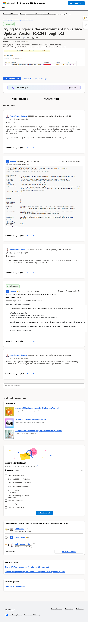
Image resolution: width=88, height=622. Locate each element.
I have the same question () (35, 79)
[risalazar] (7, 161)
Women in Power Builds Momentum (30, 419)
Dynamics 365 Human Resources (19, 483)
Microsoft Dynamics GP (16, 504)
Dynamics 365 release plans (15, 586)
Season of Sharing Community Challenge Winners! (37, 408)
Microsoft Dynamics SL (16, 507)
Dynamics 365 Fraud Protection (19, 479)
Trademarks (79, 609)
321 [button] (34, 544)
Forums (22, 14)
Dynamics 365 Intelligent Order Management (19, 487)
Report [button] (36, 38)
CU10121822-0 (20, 537)
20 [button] (27, 41)
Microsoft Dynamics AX (16, 500)
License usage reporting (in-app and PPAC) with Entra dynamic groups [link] (35, 571)
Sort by (6, 106)
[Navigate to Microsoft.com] (9, 3)
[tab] (19, 99)
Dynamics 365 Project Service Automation (18, 496)
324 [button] (28, 537)
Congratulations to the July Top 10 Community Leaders (38, 431)
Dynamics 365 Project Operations (15, 491)
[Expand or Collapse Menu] (3, 8)
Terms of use (69, 609)
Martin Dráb (19, 529)
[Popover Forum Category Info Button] (37, 466)
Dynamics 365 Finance (16, 475)
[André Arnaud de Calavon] (7, 116)
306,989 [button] (31, 116)
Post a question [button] (76, 3)
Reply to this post (12, 79)
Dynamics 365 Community (32, 3)
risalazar (23, 41)
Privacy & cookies (56, 609)
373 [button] (27, 528)
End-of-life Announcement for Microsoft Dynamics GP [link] (28, 567)
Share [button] (27, 38)
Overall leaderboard (69, 552)
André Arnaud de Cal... (18, 116)
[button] (76, 3)
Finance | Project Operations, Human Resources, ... (41, 14)
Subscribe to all (44, 513)
